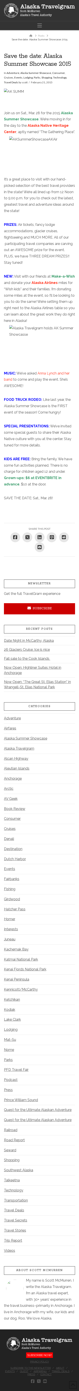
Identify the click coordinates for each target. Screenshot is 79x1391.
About (60, 1368)
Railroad (10, 1130)
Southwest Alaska (18, 1170)
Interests (11, 929)
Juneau (9, 939)
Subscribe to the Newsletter (30, 1368)
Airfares (10, 728)
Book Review (14, 809)
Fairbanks (11, 879)
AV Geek (11, 799)
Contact (46, 1374)
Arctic (8, 788)
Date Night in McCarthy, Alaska (29, 640)
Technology (59, 77)
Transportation (16, 1200)
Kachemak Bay (16, 949)
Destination (13, 849)
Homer (9, 919)
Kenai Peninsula (16, 979)
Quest (24, 1371)
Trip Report (13, 1240)
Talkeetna (12, 1180)
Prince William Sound (21, 1100)
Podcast (11, 1080)
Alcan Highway (16, 758)
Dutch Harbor (15, 859)
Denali (9, 839)
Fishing (9, 889)
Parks (37, 77)
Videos (9, 1250)
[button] (39, 25)
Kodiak (9, 1010)
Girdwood (12, 899)
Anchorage (13, 778)
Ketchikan (12, 999)
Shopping (46, 77)
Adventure (13, 73)
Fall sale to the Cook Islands (27, 658)
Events (18, 77)
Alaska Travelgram (19, 748)
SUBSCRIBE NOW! (39, 1355)
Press (8, 1090)
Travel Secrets (15, 1220)
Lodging (28, 77)
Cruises (8, 77)
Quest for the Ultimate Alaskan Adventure (38, 1110)
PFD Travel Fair (16, 1070)
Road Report (14, 1140)
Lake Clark (12, 1019)
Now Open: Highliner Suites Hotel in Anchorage (32, 670)
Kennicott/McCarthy (21, 989)
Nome (9, 1050)
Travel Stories (15, 1230)
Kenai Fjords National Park (25, 969)
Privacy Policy (39, 1361)
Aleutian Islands (16, 768)
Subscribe (42, 608)
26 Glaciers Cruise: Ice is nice (27, 649)
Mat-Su (10, 1040)
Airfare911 (40, 1371)
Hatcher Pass (14, 909)
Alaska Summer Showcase (35, 73)
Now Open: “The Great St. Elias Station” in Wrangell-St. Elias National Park (37, 684)
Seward (10, 1150)
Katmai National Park (21, 959)
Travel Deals (11, 82)
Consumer (58, 73)
